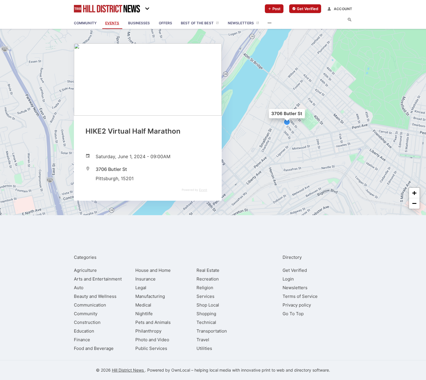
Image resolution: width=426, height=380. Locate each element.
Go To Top (293, 313)
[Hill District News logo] (107, 8)
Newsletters (295, 287)
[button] (287, 122)
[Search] (349, 19)
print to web (273, 370)
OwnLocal (180, 370)
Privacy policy (297, 305)
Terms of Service (300, 296)
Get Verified (295, 270)
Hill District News (128, 370)
